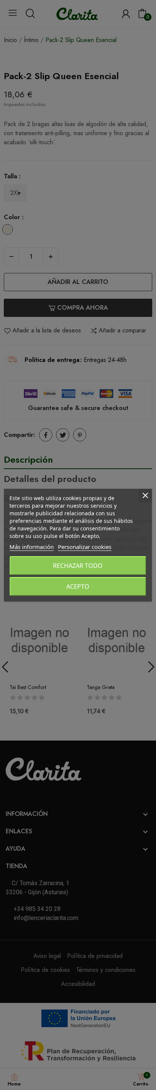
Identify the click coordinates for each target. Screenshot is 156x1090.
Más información (31, 546)
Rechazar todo (78, 565)
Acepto (77, 586)
